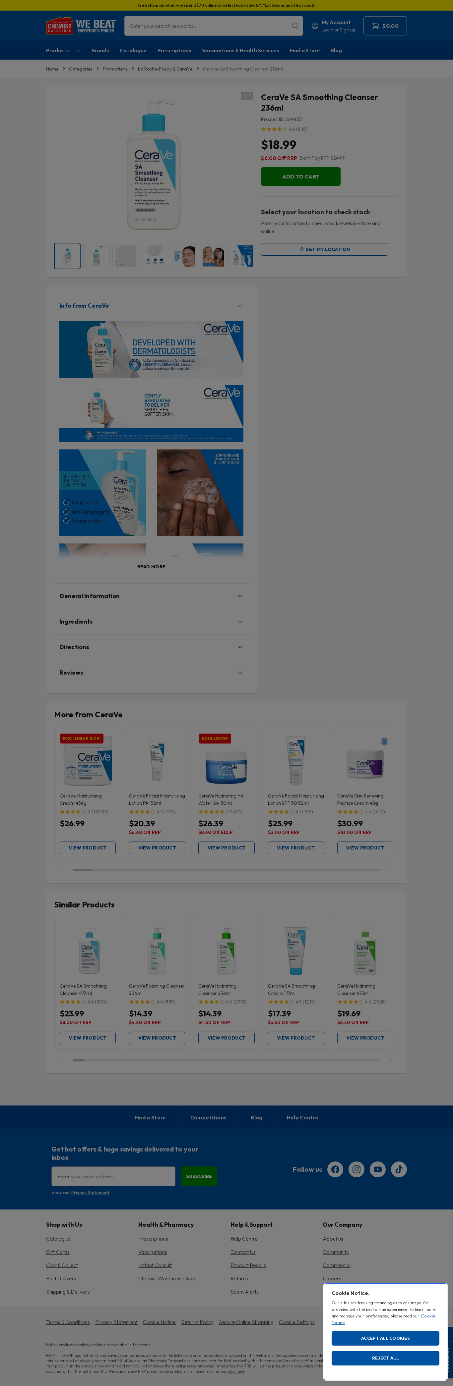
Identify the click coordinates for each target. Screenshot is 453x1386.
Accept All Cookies (385, 1338)
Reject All (385, 1357)
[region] (385, 1332)
